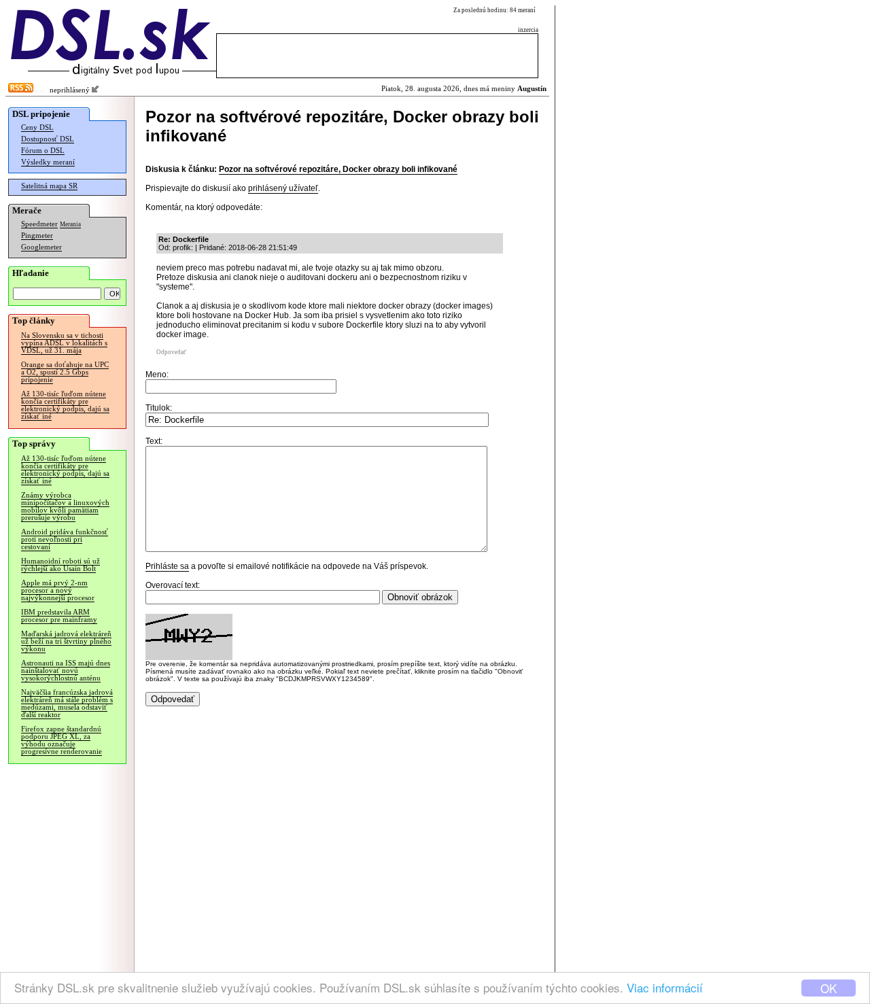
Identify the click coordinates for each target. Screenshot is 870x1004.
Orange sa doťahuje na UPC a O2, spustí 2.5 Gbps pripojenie (65, 372)
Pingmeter (37, 235)
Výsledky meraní (48, 162)
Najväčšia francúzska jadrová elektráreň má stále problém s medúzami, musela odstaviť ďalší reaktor (67, 704)
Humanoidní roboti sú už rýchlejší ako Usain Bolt (60, 564)
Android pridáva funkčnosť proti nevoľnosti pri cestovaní (64, 539)
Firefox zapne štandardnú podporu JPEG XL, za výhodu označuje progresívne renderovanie (61, 740)
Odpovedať (171, 352)
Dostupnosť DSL (47, 139)
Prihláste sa (167, 566)
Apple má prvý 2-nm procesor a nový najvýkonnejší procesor (57, 590)
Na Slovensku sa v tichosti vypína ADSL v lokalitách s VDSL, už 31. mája (64, 343)
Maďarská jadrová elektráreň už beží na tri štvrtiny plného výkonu (66, 641)
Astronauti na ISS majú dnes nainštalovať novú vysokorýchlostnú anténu (65, 670)
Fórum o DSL (43, 150)
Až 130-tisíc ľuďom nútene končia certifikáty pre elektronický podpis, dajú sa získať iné (65, 405)
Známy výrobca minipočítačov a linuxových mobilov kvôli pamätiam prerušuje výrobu (65, 506)
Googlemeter (41, 247)
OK (828, 988)
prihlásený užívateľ (283, 188)
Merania (70, 224)
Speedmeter (39, 224)
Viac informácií (665, 987)
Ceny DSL (37, 127)
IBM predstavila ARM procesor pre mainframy (59, 615)
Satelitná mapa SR (49, 186)
